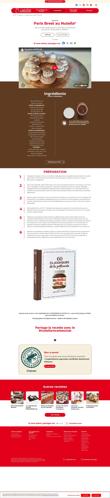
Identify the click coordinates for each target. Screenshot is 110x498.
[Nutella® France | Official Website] (23, 11)
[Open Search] (96, 5)
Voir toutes (55, 415)
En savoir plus (49, 366)
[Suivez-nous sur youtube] (84, 5)
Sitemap (18, 461)
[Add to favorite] (55, 340)
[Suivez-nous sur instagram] (87, 5)
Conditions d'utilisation (36, 459)
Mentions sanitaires (27, 460)
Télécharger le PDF (54, 162)
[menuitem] (41, 11)
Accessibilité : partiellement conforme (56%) (29, 461)
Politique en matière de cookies (25, 459)
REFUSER (85, 495)
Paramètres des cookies (73, 495)
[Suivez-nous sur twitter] (80, 5)
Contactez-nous (75, 423)
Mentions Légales (19, 460)
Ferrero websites (16, 431)
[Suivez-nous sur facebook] (77, 5)
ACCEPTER (96, 495)
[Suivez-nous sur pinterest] (91, 5)
